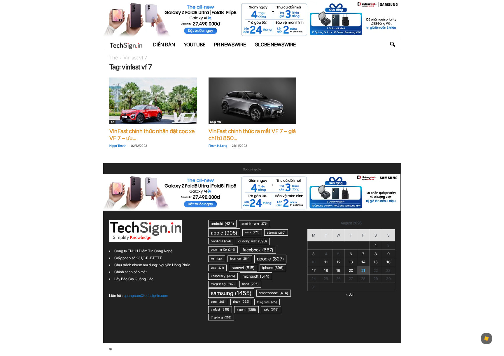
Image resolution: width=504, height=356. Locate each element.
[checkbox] (486, 338)
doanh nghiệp (223, 249)
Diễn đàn (164, 44)
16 (388, 262)
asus (252, 232)
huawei (243, 267)
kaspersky (223, 276)
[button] (392, 44)
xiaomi (246, 309)
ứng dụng (221, 317)
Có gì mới (215, 122)
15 (376, 262)
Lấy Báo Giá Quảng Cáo (133, 279)
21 (363, 270)
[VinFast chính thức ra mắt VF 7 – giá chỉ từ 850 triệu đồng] (252, 100)
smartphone (273, 293)
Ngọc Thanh (117, 146)
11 (326, 262)
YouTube (194, 44)
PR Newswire (230, 44)
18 (326, 270)
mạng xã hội (223, 284)
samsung (231, 293)
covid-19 (221, 241)
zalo (271, 309)
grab (217, 267)
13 (351, 262)
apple (224, 233)
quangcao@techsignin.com (146, 295)
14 (363, 262)
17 (314, 270)
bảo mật (276, 232)
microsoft (256, 276)
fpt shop (239, 258)
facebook (258, 250)
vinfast (220, 309)
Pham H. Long (218, 146)
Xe (112, 122)
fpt (217, 258)
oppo (250, 284)
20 (351, 270)
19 (338, 270)
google (270, 259)
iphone (273, 267)
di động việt (252, 241)
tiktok (241, 302)
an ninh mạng (254, 223)
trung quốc (267, 302)
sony (218, 302)
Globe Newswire (275, 44)
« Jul (350, 294)
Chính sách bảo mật (130, 272)
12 (338, 262)
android (222, 223)
